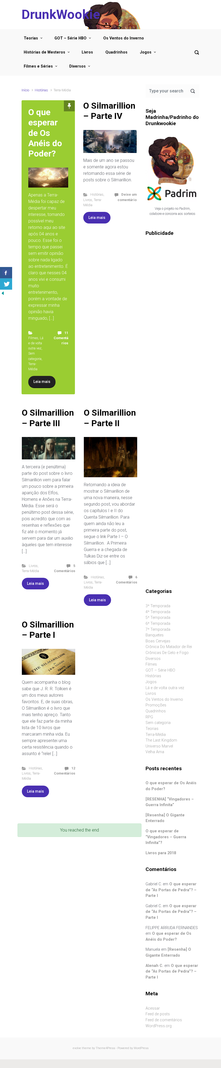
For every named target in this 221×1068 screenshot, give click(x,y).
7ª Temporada (158, 629)
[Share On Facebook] (6, 272)
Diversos (77, 66)
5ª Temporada (158, 617)
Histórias (41, 90)
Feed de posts (158, 1014)
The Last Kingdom (161, 740)
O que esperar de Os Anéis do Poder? (45, 133)
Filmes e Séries (38, 66)
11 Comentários (61, 338)
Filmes (33, 338)
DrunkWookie (61, 14)
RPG (149, 717)
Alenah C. (154, 965)
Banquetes (155, 635)
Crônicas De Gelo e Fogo (167, 652)
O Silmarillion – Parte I (48, 629)
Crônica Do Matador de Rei (169, 647)
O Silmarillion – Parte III (48, 418)
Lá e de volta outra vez (35, 343)
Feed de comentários (164, 1020)
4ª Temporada (158, 612)
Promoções (156, 705)
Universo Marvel (159, 746)
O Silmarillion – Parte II (110, 418)
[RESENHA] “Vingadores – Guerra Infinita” (170, 802)
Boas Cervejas (158, 641)
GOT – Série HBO (70, 38)
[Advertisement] (172, 326)
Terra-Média (30, 571)
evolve (77, 1048)
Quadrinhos (116, 52)
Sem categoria (158, 722)
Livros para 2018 (161, 853)
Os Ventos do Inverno (123, 38)
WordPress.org (159, 1026)
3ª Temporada (158, 606)
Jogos (145, 52)
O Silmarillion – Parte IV (109, 111)
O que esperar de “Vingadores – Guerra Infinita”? (166, 837)
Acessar (153, 1008)
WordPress (141, 1048)
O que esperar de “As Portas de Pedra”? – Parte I (171, 890)
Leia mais (41, 381)
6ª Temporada (158, 623)
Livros (87, 52)
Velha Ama (155, 752)
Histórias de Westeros (44, 52)
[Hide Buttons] (2, 292)
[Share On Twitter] (6, 284)
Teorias (31, 38)
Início (25, 90)
